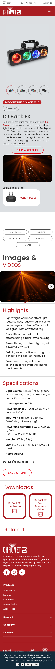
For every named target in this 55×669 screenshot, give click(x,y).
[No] (51, 660)
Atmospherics (10, 604)
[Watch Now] (27, 168)
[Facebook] (6, 572)
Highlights (40, 232)
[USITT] (7, 651)
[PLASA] (33, 651)
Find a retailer (27, 150)
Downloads (40, 238)
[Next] (51, 286)
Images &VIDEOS (15, 232)
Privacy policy (32, 664)
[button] (8, 2)
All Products (9, 590)
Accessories (9, 608)
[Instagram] (14, 572)
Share (9, 108)
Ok (17, 664)
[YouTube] (22, 572)
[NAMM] (19, 651)
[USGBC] (45, 651)
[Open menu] (49, 11)
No (22, 664)
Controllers (8, 599)
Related (28, 245)
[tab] (25, 302)
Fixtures (7, 595)
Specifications (15, 238)
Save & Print (17, 473)
